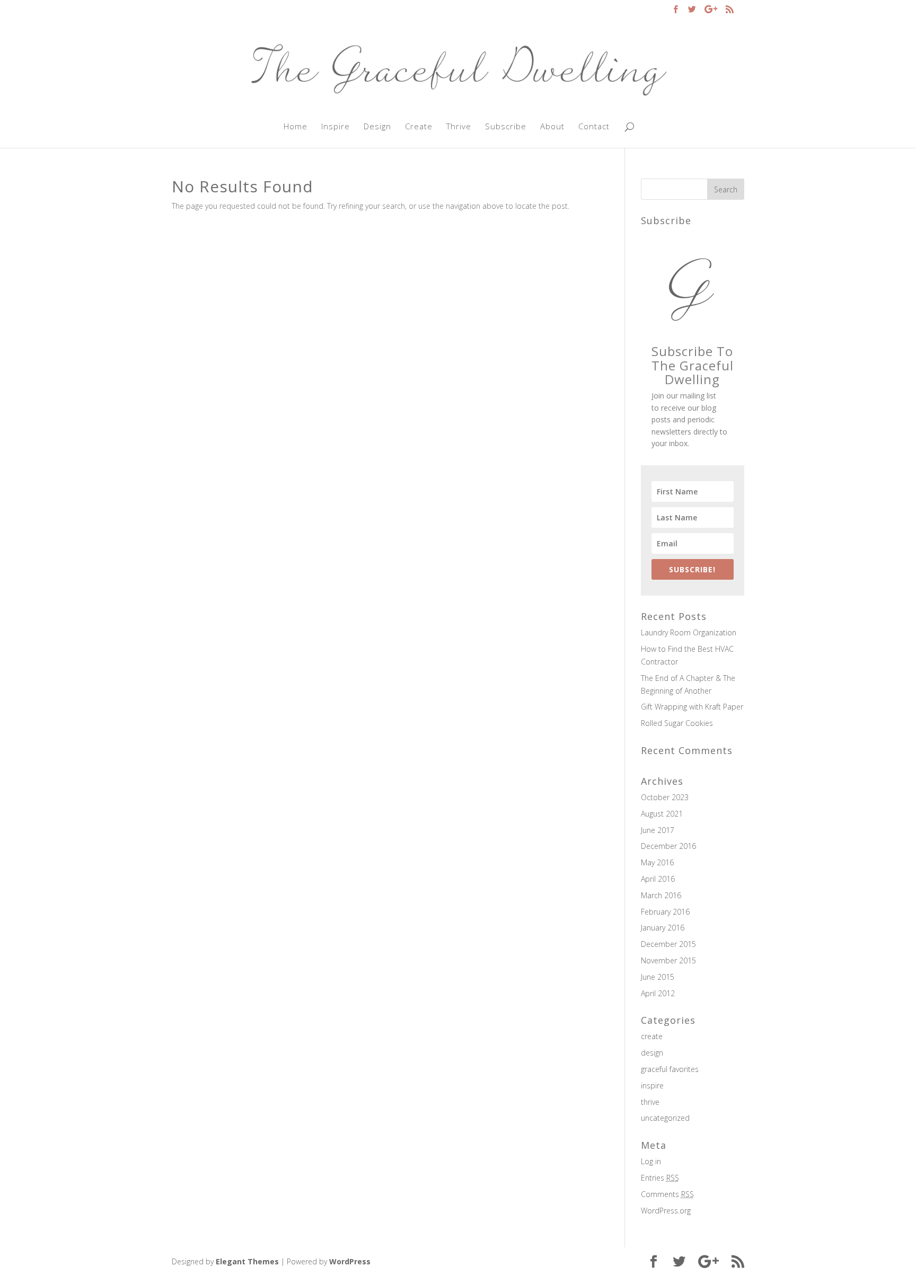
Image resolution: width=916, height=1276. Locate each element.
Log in (651, 1161)
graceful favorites (670, 1069)
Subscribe (505, 126)
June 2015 (657, 977)
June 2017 (657, 830)
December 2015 (668, 944)
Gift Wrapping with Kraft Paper (692, 707)
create (652, 1036)
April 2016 (658, 879)
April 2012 (658, 993)
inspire (652, 1085)
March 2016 (661, 895)
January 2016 (662, 928)
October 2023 (665, 797)
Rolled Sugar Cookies (677, 723)
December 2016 (668, 846)
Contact (594, 126)
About (552, 126)
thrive (650, 1102)
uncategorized (665, 1118)
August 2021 (662, 814)
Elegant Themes (247, 1261)
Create (419, 126)
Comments (667, 1194)
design (652, 1053)
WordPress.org (666, 1211)
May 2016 (657, 862)
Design (377, 126)
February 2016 (665, 912)
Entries (660, 1178)
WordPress (350, 1261)
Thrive (458, 126)
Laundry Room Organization (688, 632)
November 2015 (668, 960)
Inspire (335, 126)
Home (295, 126)
